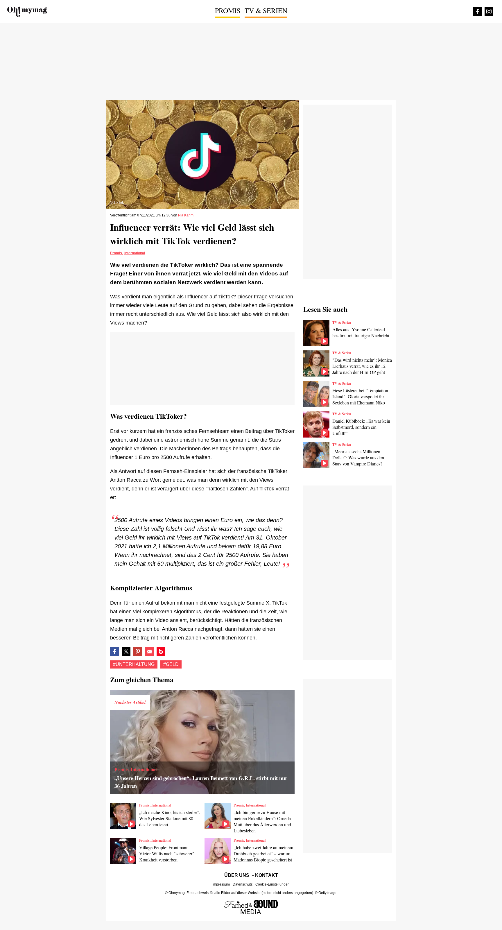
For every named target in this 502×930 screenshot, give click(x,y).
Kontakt (266, 875)
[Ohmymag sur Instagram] (489, 11)
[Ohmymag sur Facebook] (477, 11)
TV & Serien (266, 10)
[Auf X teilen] (126, 651)
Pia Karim (185, 215)
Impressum (221, 884)
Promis (227, 10)
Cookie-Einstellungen (272, 884)
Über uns (236, 875)
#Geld (171, 664)
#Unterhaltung (134, 664)
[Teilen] (137, 651)
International (134, 253)
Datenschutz (242, 884)
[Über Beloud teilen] (161, 651)
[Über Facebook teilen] (114, 651)
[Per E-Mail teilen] (149, 651)
